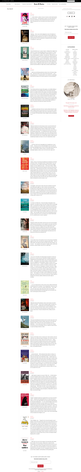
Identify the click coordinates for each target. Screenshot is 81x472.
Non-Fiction (75, 49)
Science (75, 69)
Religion (75, 68)
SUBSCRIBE (71, 37)
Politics (75, 67)
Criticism (75, 54)
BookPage (32, 32)
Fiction (67, 49)
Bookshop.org (50, 468)
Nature (75, 66)
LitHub (39, 471)
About (71, 12)
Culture (74, 55)
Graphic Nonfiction (75, 58)
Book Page (32, 15)
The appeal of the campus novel (71, 102)
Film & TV (75, 57)
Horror (67, 54)
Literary (67, 55)
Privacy (42, 471)
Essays (75, 56)
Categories (71, 47)
